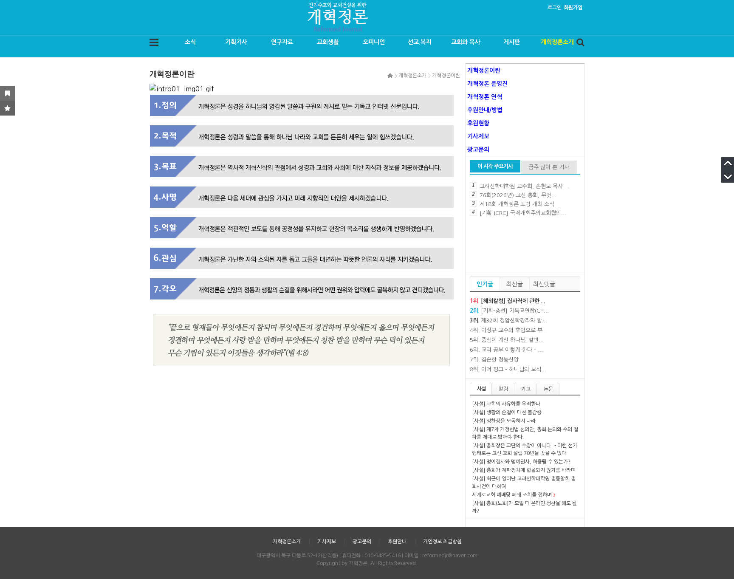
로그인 (555, 7)
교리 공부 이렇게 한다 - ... (512, 350)
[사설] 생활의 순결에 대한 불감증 (507, 412)
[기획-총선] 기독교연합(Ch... (515, 311)
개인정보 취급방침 (442, 541)
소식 (190, 42)
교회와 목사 (465, 42)
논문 (548, 389)
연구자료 (282, 42)
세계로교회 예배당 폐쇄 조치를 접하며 (512, 494)
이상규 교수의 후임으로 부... (514, 330)
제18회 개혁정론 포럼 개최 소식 (517, 204)
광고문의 (362, 541)
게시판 (511, 42)
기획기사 (236, 42)
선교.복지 (420, 42)
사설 (481, 388)
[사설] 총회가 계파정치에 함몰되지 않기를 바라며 (524, 470)
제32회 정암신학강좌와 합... (514, 320)
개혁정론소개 (557, 42)
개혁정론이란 (446, 75)
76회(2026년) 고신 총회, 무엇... (518, 195)
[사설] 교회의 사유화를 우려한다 (506, 404)
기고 (526, 389)
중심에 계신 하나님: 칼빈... (512, 340)
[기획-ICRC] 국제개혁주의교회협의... (523, 213)
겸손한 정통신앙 (500, 359)
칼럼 (503, 389)
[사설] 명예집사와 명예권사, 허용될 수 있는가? (521, 461)
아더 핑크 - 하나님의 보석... (513, 369)
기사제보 (326, 541)
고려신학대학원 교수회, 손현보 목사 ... (525, 186)
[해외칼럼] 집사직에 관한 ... (513, 301)
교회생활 (328, 42)
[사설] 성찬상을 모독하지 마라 (504, 421)
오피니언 (374, 42)
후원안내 (397, 541)
